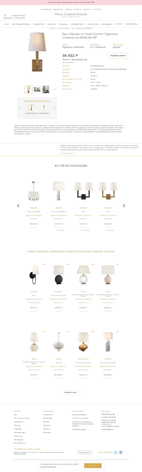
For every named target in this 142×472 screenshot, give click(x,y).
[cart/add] (36, 230)
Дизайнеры (58, 9)
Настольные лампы (21, 24)
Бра (7, 24)
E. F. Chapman (98, 47)
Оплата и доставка (80, 418)
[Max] (120, 452)
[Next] (54, 89)
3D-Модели (107, 24)
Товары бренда (66, 153)
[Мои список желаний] (132, 16)
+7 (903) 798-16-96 (14, 17)
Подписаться (84, 452)
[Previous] (19, 107)
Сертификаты (19, 443)
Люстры (52, 24)
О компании (46, 9)
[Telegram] (5, 15)
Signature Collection (73, 47)
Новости (87, 9)
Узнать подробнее (48, 467)
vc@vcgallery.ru (107, 429)
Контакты (97, 9)
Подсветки (39, 24)
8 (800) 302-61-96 (108, 414)
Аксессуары (131, 24)
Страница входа (79, 429)
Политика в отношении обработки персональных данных (83, 424)
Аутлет (119, 24)
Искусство (93, 24)
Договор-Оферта (79, 414)
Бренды (68, 9)
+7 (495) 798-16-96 (109, 417)
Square (117, 47)
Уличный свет (78, 24)
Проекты (77, 9)
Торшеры (63, 24)
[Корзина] (137, 16)
